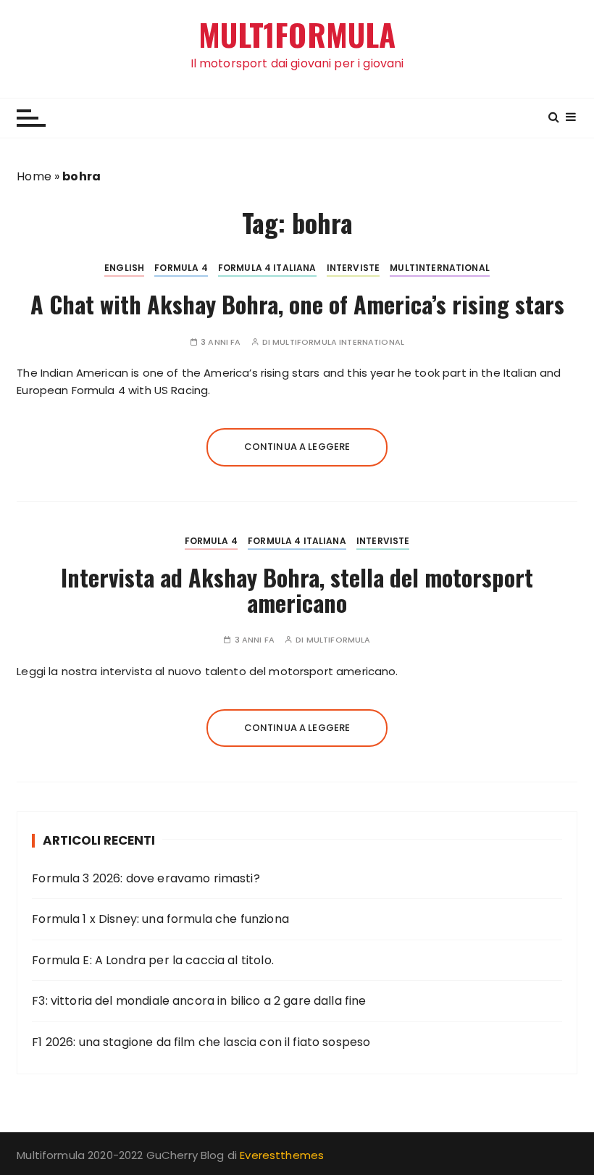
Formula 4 (180, 268)
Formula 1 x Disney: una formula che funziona (160, 919)
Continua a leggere (297, 446)
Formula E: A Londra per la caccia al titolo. (153, 960)
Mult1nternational (440, 268)
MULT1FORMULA (297, 34)
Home (34, 176)
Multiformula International (338, 342)
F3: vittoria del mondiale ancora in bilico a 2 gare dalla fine (199, 1000)
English (124, 268)
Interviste (353, 268)
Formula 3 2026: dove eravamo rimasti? (146, 878)
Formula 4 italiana (267, 268)
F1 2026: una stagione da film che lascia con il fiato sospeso (201, 1042)
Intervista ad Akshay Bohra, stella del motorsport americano (297, 589)
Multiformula (338, 640)
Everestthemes (282, 1155)
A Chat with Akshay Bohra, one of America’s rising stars (297, 304)
